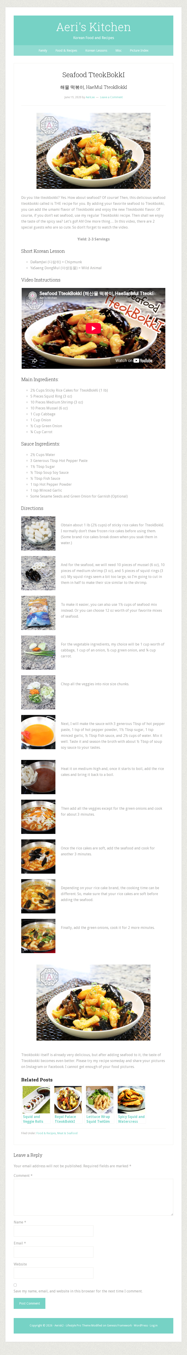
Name (20, 1222)
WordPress (141, 1325)
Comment (23, 1175)
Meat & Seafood (67, 1133)
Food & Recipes (46, 1133)
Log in (154, 1325)
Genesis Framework (119, 1325)
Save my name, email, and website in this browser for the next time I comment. (78, 1291)
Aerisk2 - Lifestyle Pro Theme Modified (78, 1325)
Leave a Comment (111, 97)
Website (20, 1264)
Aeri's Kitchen (93, 26)
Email (20, 1243)
